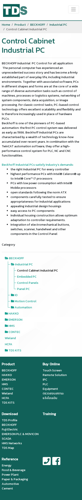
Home (6, 24)
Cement (7, 488)
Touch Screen (52, 370)
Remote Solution (55, 375)
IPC (45, 379)
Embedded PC (27, 276)
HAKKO (14, 313)
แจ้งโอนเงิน (50, 398)
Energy (6, 465)
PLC (45, 384)
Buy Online (51, 364)
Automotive (10, 484)
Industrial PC (58, 24)
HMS (12, 326)
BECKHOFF (37, 24)
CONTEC (14, 332)
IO (16, 295)
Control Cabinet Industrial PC (37, 270)
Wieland (10, 338)
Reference (10, 459)
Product (20, 24)
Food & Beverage (13, 470)
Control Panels (27, 283)
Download (10, 413)
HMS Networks (12, 443)
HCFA (8, 344)
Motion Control (25, 301)
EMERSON (15, 319)
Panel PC (23, 289)
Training (49, 413)
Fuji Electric (10, 429)
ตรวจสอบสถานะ (53, 393)
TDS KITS (15, 350)
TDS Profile (9, 420)
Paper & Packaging (15, 479)
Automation (23, 307)
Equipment (50, 389)
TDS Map (8, 448)
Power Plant (10, 474)
